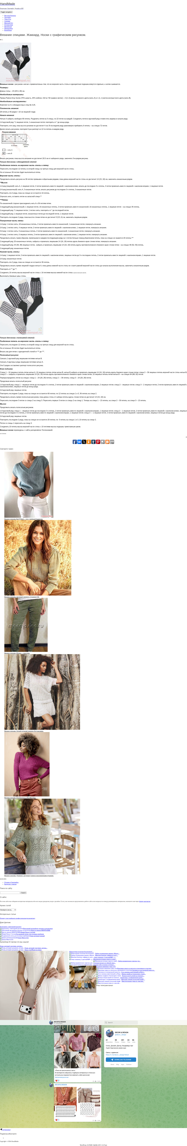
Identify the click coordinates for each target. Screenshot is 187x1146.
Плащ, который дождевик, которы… (11, 946)
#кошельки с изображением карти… (131, 978)
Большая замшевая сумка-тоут (106, 967)
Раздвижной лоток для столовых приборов (30, 934)
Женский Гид (8, 23)
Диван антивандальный (37, 936)
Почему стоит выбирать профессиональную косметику (17, 918)
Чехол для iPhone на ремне (33, 950)
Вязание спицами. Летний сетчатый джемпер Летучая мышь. (24, 731)
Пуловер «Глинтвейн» (11, 882)
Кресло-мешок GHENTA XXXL (40, 930)
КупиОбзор (8, 30)
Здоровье (7, 21)
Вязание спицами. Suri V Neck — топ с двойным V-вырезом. (23, 519)
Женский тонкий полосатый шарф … (133, 979)
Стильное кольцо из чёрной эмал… (104, 963)
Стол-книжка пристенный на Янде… (133, 972)
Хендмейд (7, 17)
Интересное (8, 27)
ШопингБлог (8, 28)
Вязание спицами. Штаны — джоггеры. (17, 653)
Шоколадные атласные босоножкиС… (81, 952)
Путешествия (8, 25)
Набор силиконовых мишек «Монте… (107, 953)
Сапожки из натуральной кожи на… (143, 970)
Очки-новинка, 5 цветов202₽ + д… (105, 957)
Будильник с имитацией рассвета (10, 927)
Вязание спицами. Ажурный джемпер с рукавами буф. (21, 597)
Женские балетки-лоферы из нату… (106, 955)
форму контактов (144, 901)
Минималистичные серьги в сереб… (104, 959)
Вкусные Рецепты (10, 16)
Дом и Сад (7, 19)
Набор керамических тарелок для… (129, 961)
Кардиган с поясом (10, 884)
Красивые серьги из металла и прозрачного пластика (134, 968)
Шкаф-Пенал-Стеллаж (28, 932)
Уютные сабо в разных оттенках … (104, 965)
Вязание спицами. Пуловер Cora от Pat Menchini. (20, 798)
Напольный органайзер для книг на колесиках (38, 928)
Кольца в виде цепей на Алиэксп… (133, 976)
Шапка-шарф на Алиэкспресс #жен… (134, 974)
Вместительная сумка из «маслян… (133, 981)
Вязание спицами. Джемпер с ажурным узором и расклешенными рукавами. (29, 876)
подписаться (6, 1130)
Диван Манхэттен (23, 938)
